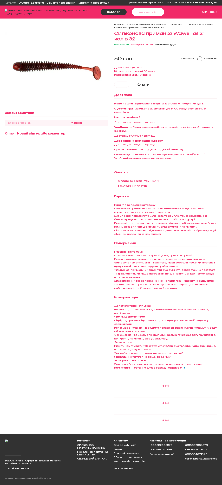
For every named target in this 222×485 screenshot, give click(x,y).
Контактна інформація (93, 2)
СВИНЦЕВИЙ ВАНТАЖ (92, 458)
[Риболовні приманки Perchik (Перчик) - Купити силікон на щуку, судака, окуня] (13, 447)
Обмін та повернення (60, 2)
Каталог (10, 2)
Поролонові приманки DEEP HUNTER (92, 453)
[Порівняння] (175, 12)
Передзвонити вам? (162, 454)
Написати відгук (165, 44)
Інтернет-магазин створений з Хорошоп (28, 478)
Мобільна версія (18, 468)
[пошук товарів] (160, 12)
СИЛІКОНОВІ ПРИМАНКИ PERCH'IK (91, 446)
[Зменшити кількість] (116, 85)
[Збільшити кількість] (126, 85)
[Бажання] (183, 12)
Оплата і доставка (31, 2)
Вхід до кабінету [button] (124, 445)
